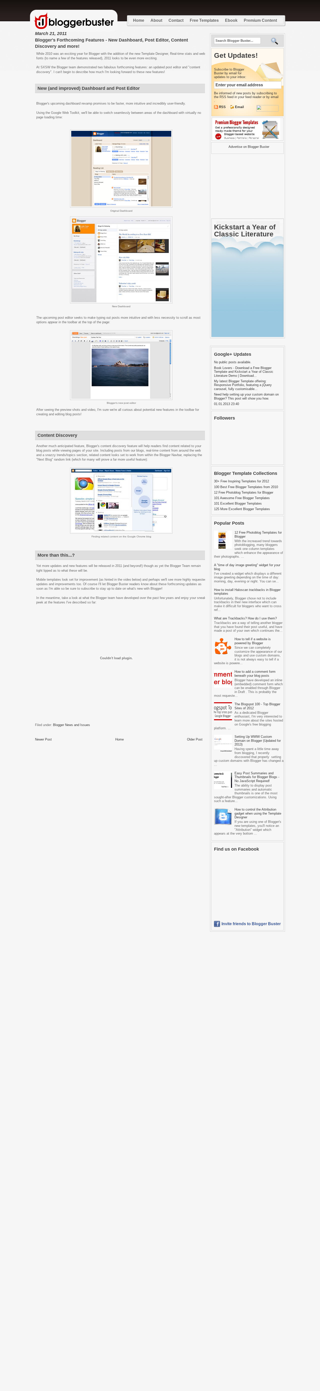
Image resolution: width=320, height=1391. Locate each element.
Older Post (194, 739)
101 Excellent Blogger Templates (238, 503)
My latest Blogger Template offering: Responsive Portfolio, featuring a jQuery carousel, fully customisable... (243, 385)
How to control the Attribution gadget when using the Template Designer (257, 813)
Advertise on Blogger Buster (248, 147)
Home (138, 20)
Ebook (231, 20)
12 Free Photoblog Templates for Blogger (243, 492)
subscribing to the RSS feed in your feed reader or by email (246, 95)
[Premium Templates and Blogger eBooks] (247, 140)
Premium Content (260, 20)
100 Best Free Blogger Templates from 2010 (246, 487)
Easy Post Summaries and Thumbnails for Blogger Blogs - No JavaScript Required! (256, 777)
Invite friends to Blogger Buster (251, 924)
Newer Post (43, 739)
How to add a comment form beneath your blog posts (255, 673)
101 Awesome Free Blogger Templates (242, 498)
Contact (176, 20)
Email (239, 107)
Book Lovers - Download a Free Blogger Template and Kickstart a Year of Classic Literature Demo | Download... (243, 372)
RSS (223, 107)
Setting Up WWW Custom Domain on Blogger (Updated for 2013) (257, 740)
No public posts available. (232, 362)
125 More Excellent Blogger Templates (242, 509)
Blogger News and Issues (71, 725)
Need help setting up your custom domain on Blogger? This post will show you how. (246, 396)
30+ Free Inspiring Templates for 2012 (241, 481)
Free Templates (204, 20)
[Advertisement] (242, 186)
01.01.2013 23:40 (226, 404)
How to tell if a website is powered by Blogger (252, 641)
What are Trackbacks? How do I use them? (245, 618)
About (156, 20)
